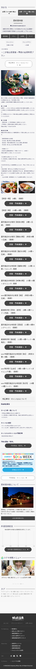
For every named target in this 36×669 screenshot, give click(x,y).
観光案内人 (14, 629)
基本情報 (5, 36)
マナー (22, 591)
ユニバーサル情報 (16, 661)
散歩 (4, 594)
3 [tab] (17, 584)
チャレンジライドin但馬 (17, 650)
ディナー (27, 591)
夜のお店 (15, 594)
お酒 (4, 596)
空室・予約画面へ (16, 203)
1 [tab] (13, 584)
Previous (2, 571)
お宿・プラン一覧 (27, 11)
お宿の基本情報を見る (18, 518)
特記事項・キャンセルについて (19, 64)
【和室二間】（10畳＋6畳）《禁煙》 (15, 210)
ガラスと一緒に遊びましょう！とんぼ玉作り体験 (16, 577)
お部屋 (22, 36)
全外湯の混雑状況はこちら (17, 549)
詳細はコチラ (17, 469)
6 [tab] (23, 584)
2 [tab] (15, 584)
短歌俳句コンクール (16, 643)
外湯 (8, 596)
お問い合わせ (29, 623)
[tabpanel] (18, 571)
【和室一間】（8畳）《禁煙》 (12, 199)
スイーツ (17, 596)
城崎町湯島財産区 (16, 648)
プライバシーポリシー (17, 623)
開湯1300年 (27, 594)
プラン (13, 36)
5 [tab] (21, 584)
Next (33, 571)
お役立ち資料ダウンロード (18, 635)
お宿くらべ (9, 11)
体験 (14, 591)
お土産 (21, 594)
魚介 (18, 591)
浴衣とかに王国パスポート (18, 631)
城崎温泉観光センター (17, 633)
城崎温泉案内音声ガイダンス (19, 638)
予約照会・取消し (17, 445)
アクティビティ (5, 591)
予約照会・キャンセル (17, 478)
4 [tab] (19, 584)
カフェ (12, 596)
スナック (9, 594)
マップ (30, 36)
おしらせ (6, 623)
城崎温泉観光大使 (16, 646)
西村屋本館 (18, 20)
